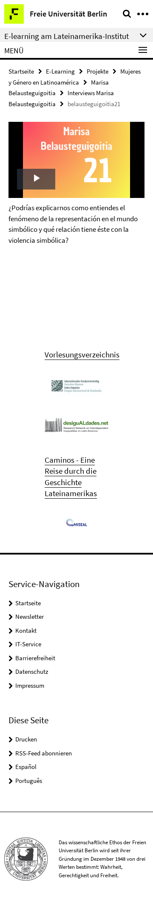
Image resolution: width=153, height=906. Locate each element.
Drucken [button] (26, 739)
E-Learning (60, 71)
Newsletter (29, 616)
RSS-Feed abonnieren (43, 753)
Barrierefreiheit (35, 658)
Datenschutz (31, 671)
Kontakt (26, 630)
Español (26, 767)
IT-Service (28, 644)
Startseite (21, 71)
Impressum (29, 685)
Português (28, 781)
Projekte (97, 71)
